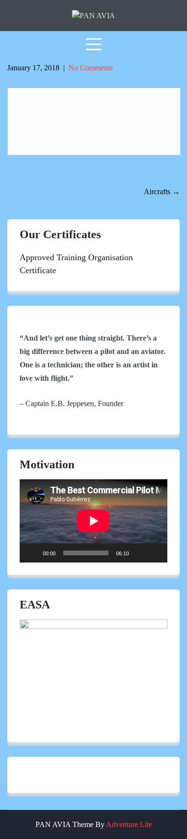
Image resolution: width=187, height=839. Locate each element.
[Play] (32, 553)
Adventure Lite (129, 824)
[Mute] (139, 553)
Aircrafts (162, 192)
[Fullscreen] (155, 553)
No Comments (91, 68)
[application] (93, 520)
